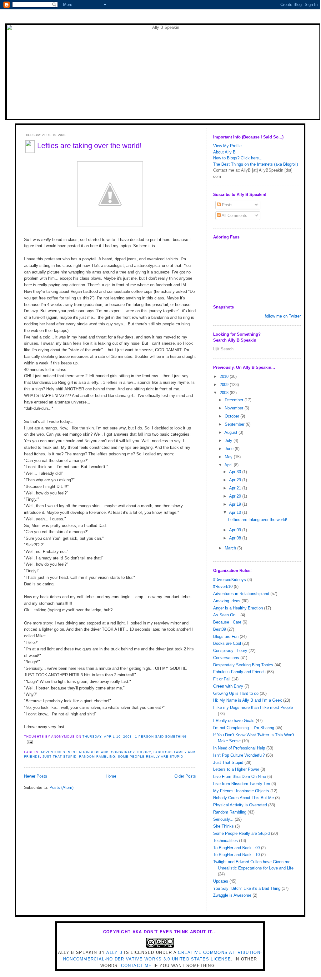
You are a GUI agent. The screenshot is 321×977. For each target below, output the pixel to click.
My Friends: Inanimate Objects (241, 791)
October (232, 416)
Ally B (114, 952)
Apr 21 (235, 488)
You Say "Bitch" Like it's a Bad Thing (246, 888)
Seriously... (223, 819)
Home (111, 776)
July (229, 440)
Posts (227, 205)
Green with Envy (228, 686)
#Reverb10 (223, 586)
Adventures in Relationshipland (74, 752)
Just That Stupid (60, 756)
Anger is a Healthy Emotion (238, 608)
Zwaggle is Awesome (232, 895)
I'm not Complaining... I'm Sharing (243, 727)
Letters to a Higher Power (236, 769)
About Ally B (224, 152)
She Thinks (223, 826)
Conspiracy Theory (131, 752)
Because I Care (227, 622)
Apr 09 (235, 530)
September (235, 424)
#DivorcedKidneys (229, 579)
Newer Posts (35, 776)
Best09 (219, 629)
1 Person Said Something (161, 736)
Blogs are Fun (225, 636)
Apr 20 (235, 496)
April (229, 465)
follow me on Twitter (283, 316)
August (231, 432)
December (234, 400)
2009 (225, 384)
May (229, 456)
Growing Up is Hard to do (235, 693)
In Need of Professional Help (239, 748)
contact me (136, 965)
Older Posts (185, 776)
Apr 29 (235, 480)
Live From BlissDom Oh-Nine (239, 776)
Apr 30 (235, 471)
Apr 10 (235, 512)
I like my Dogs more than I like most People (253, 707)
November (234, 408)
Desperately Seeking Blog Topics (243, 665)
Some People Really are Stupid (150, 756)
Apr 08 (235, 538)
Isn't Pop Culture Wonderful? (239, 755)
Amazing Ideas (226, 601)
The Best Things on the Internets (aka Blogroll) (255, 164)
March (231, 548)
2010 (225, 376)
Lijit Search (223, 349)
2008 (225, 392)
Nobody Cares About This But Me (243, 797)
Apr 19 (235, 504)
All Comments (234, 215)
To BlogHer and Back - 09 (236, 847)
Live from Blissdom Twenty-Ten (241, 783)
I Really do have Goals (233, 720)
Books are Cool (227, 643)
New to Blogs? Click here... (238, 158)
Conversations (226, 657)
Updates (220, 881)
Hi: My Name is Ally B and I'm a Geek (247, 700)
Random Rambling (97, 756)
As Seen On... (226, 615)
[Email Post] (29, 742)
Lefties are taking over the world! (89, 146)
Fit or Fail (221, 679)
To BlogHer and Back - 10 (236, 854)
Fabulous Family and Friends (239, 671)
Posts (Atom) (61, 787)
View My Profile (227, 145)
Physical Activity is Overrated (240, 805)
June (230, 448)
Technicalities (225, 840)
